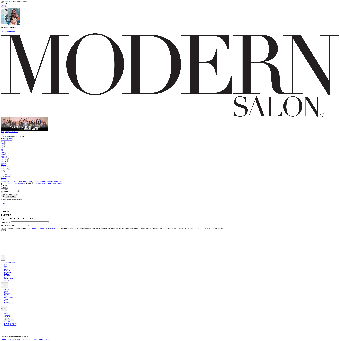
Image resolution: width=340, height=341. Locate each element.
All (2, 194)
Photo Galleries (28, 181)
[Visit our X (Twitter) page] (2, 3)
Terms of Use (12, 339)
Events (3, 152)
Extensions (4, 156)
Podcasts (43, 181)
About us (3, 183)
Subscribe (3, 31)
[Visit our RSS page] (7, 3)
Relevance (12, 196)
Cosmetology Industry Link (53, 181)
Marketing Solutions (56, 183)
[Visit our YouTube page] (6, 3)
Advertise (15, 183)
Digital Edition (11, 31)
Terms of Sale (20, 339)
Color (2, 145)
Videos (34, 181)
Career (2, 142)
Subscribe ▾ (4, 7)
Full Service (4, 159)
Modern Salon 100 (22, 1)
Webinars (14, 1)
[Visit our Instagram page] (3, 3)
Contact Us (9, 183)
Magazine (11, 181)
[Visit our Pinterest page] (5, 3)
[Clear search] (19, 191)
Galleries (3, 163)
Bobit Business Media (44, 183)
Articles (3, 181)
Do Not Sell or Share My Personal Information (37, 339)
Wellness (3, 178)
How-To (38, 181)
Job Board (35, 183)
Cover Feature (8, 1)
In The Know (4, 166)
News (6, 181)
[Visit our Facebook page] (1, 3)
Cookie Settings (28, 183)
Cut (2, 149)
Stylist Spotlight (5, 174)
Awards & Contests (6, 138)
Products (16, 181)
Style (2, 170)
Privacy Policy (5, 339)
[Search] (18, 191)
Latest (7, 196)
